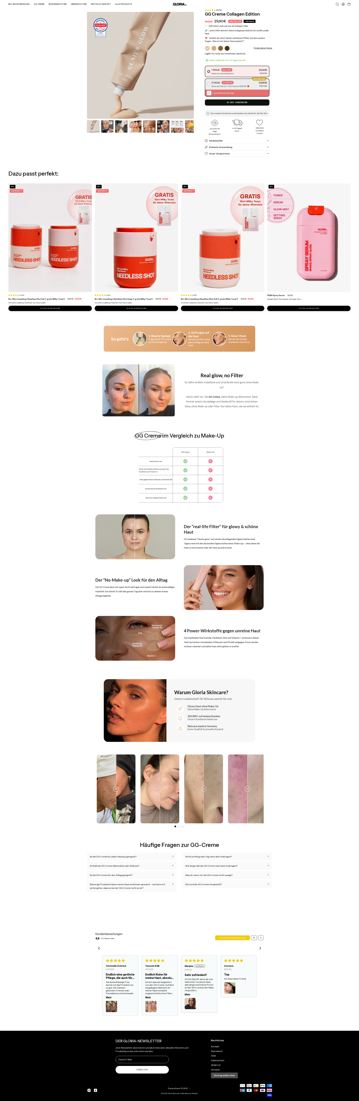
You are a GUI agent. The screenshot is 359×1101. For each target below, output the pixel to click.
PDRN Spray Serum (276, 295)
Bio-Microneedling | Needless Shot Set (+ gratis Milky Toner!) (36, 299)
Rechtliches (217, 1040)
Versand (215, 1069)
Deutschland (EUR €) (178, 1088)
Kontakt (215, 1046)
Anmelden (142, 1070)
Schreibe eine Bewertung (232, 937)
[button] (337, 4)
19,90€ (290, 295)
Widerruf (215, 1065)
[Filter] (254, 937)
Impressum (217, 1051)
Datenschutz (217, 1060)
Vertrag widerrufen (224, 1075)
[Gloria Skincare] (179, 4)
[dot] (175, 826)
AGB (213, 1055)
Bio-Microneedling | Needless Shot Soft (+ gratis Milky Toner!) (209, 299)
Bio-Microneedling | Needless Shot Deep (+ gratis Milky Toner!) (124, 299)
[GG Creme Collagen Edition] (93, 126)
